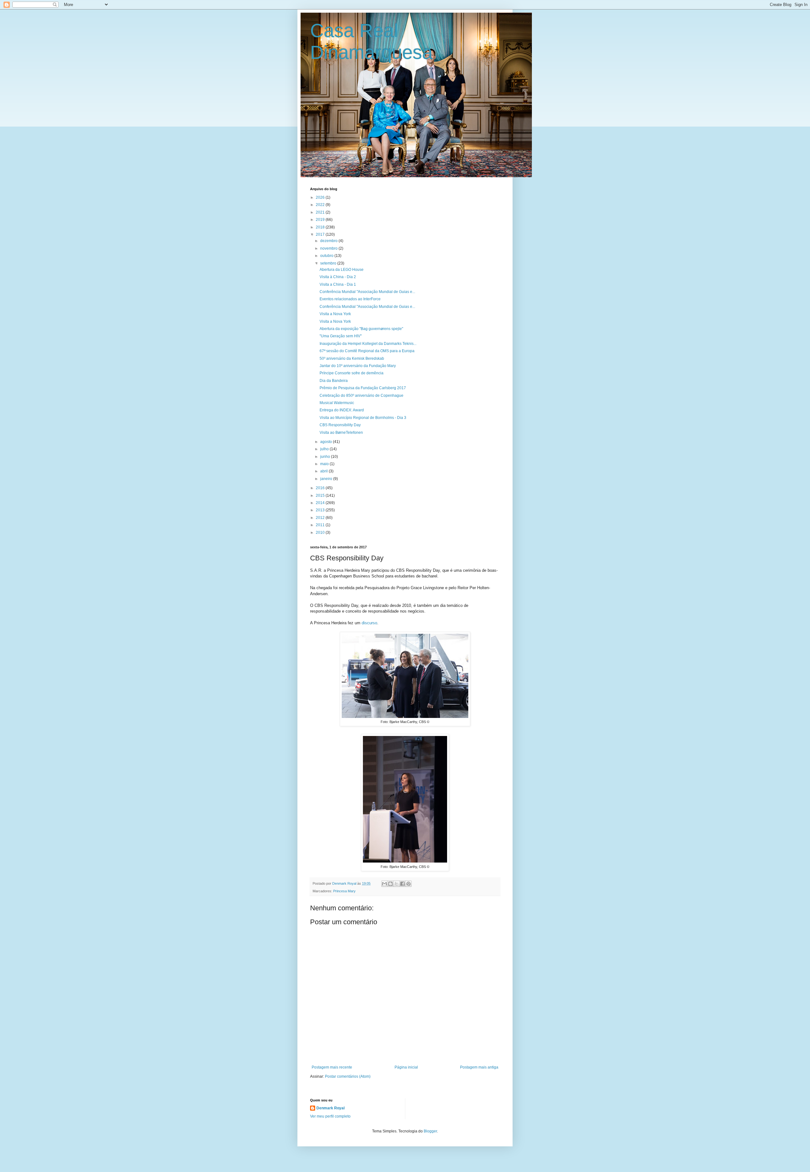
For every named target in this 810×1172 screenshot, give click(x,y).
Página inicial (406, 1067)
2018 (321, 227)
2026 (321, 197)
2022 (321, 205)
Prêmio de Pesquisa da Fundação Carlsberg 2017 (363, 388)
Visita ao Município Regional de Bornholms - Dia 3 (363, 417)
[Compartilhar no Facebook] (402, 884)
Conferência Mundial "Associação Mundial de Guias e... (367, 292)
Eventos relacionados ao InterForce (350, 299)
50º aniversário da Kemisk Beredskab (352, 358)
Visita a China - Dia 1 (338, 284)
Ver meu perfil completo (330, 1116)
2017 (321, 234)
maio (325, 464)
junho (325, 456)
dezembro (329, 241)
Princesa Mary (344, 891)
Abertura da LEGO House (342, 269)
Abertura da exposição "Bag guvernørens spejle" (361, 329)
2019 (321, 219)
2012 (321, 517)
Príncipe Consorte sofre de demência (351, 373)
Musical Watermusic (337, 403)
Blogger (430, 1131)
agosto (326, 441)
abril (324, 471)
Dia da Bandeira (334, 380)
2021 (321, 212)
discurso (369, 622)
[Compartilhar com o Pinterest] (408, 884)
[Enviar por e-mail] (384, 884)
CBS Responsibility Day (340, 425)
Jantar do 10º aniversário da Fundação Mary (358, 366)
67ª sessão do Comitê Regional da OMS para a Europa (367, 351)
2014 (321, 503)
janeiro (326, 479)
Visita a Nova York (335, 314)
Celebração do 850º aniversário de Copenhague (361, 395)
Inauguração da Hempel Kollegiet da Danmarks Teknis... (368, 343)
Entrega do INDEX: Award (342, 410)
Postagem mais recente (332, 1067)
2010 (321, 532)
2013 (321, 510)
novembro (329, 248)
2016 (321, 488)
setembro (328, 263)
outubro (327, 255)
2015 (321, 495)
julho (325, 449)
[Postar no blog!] (390, 884)
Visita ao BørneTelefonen (341, 432)
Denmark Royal (330, 1108)
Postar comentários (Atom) (348, 1076)
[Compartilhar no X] (396, 884)
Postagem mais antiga (479, 1067)
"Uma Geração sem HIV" (341, 336)
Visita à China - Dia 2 (338, 277)
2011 (321, 525)
